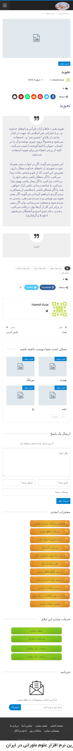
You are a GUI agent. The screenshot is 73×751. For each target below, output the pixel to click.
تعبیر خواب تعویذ (56, 268)
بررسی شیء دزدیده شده (50, 580)
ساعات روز (35, 730)
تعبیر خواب (64, 63)
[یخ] (20, 395)
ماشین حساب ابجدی (50, 604)
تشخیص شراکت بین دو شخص (50, 523)
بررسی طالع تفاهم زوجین (50, 571)
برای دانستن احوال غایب (50, 539)
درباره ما (14, 725)
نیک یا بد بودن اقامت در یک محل (49, 596)
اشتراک (15, 707)
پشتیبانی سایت (51, 730)
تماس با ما (27, 725)
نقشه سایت (41, 725)
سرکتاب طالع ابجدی (50, 531)
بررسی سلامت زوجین (49, 588)
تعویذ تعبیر (65, 273)
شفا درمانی (36, 631)
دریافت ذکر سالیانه (36, 648)
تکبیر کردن (12, 332)
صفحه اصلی (56, 725)
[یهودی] (53, 367)
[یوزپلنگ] (20, 367)
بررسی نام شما (50, 547)
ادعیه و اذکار (20, 730)
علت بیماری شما (49, 563)
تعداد (64, 332)
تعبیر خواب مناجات (23, 268)
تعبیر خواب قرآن (40, 268)
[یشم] (53, 395)
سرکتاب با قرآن (36, 639)
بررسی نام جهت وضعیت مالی (50, 555)
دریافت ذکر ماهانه (36, 656)
